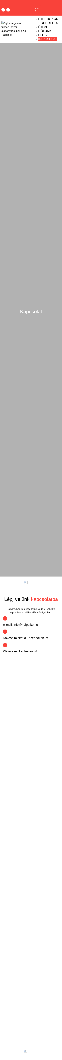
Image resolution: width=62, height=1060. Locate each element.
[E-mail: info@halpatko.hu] (5, 618)
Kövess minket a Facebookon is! (25, 638)
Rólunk (44, 31)
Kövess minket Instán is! (20, 651)
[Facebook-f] (3, 10)
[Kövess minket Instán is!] (5, 645)
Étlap (43, 27)
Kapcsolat (47, 39)
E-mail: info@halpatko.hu (20, 624)
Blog (42, 35)
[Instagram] (8, 10)
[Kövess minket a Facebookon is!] (5, 632)
